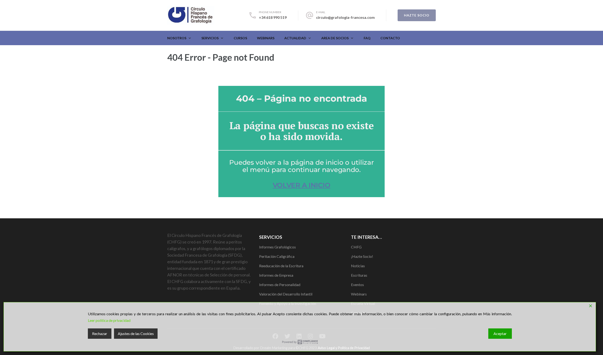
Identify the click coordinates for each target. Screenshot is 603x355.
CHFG (356, 247)
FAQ (367, 38)
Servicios (210, 38)
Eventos (357, 284)
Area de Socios (335, 38)
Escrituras (359, 275)
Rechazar (99, 333)
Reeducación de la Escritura (281, 265)
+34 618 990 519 (273, 17)
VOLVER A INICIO (301, 185)
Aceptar (500, 333)
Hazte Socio (416, 15)
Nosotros (176, 38)
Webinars (265, 38)
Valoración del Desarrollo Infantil (285, 294)
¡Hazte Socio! (362, 256)
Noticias (358, 265)
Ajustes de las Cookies (136, 333)
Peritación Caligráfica (276, 256)
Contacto (390, 38)
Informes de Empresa (276, 275)
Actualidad (295, 38)
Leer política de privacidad (109, 320)
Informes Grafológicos (277, 247)
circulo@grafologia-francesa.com (345, 17)
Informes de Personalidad (279, 284)
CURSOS (240, 38)
